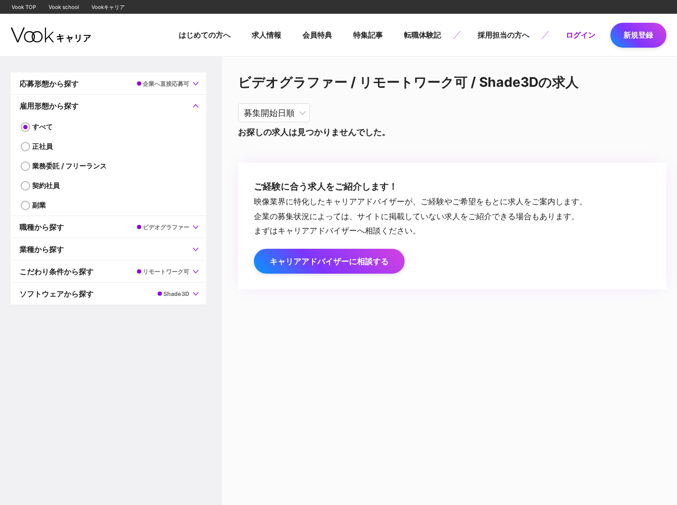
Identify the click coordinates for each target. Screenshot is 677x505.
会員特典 (317, 34)
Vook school (64, 7)
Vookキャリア (108, 7)
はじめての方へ (205, 34)
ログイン (581, 34)
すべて (42, 126)
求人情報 (266, 34)
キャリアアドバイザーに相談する (329, 261)
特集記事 (368, 34)
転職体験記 (422, 34)
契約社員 (46, 185)
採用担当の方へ (503, 34)
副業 (39, 205)
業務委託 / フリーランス (69, 165)
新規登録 (638, 34)
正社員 (42, 146)
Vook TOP (24, 7)
